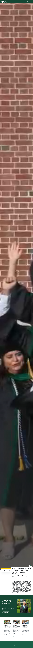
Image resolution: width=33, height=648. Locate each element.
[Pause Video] (30, 566)
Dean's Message (6, 612)
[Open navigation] (9, 570)
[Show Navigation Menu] (30, 2)
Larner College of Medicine (16, 1)
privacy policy (16, 645)
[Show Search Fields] (27, 2)
